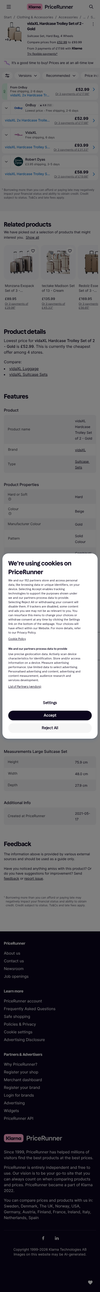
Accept (50, 715)
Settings (50, 702)
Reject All (50, 728)
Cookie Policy (17, 639)
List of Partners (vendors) (24, 686)
